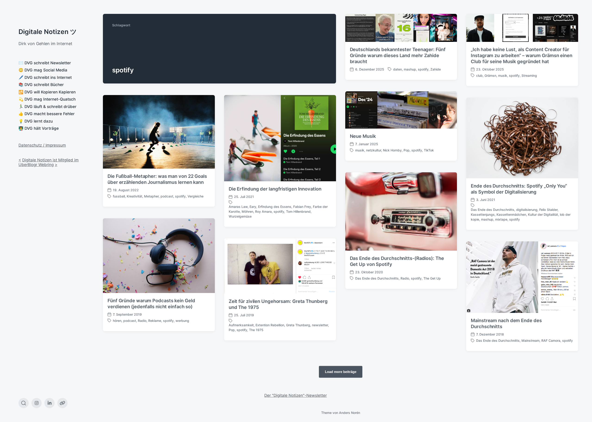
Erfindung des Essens (274, 207)
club (479, 75)
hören (117, 321)
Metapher (151, 196)
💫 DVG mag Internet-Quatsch (47, 99)
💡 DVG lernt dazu (35, 121)
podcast (166, 196)
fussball (119, 196)
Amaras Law (238, 207)
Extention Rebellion (270, 325)
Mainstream (530, 340)
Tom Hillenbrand (298, 211)
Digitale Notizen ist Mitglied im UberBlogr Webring (48, 162)
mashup (410, 69)
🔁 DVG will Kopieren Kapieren (47, 92)
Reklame (154, 321)
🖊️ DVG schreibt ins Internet (45, 77)
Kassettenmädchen (511, 214)
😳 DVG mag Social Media (42, 70)
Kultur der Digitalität (543, 214)
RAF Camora (550, 340)
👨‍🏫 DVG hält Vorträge (38, 128)
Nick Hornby (392, 150)
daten (397, 69)
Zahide (435, 69)
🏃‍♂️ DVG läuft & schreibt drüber (47, 106)
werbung (182, 321)
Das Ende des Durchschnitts (492, 210)
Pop (407, 150)
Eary (253, 207)
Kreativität (134, 196)
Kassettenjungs (483, 214)
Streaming (529, 75)
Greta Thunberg (298, 325)
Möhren (247, 211)
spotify (423, 69)
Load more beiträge (340, 372)
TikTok (429, 150)
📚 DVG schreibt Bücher (41, 84)
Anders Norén (349, 413)
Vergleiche (196, 196)
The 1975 (256, 330)
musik (502, 75)
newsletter (320, 325)
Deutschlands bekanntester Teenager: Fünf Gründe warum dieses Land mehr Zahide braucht (398, 55)
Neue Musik (363, 136)
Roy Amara (263, 211)
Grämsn (490, 75)
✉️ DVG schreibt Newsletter (44, 63)
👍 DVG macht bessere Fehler (46, 113)
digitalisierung (526, 210)
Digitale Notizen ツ (47, 32)
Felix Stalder (548, 210)
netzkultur (373, 150)
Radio (405, 278)
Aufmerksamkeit (241, 325)
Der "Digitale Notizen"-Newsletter (295, 395)
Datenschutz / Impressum (42, 145)
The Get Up (432, 278)
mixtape (501, 219)
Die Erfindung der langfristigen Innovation (275, 189)
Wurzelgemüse (240, 216)
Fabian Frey (302, 207)
